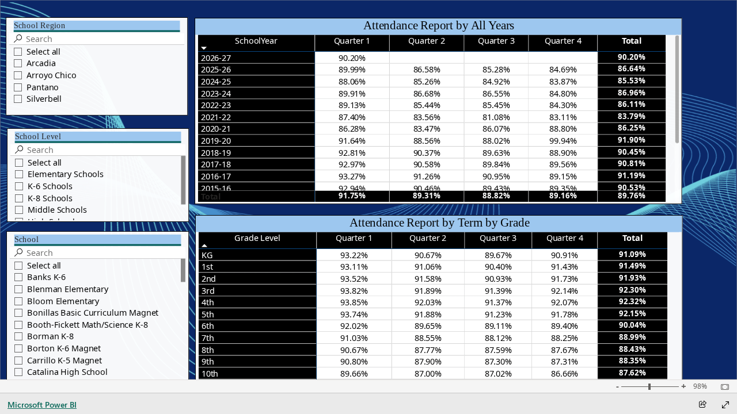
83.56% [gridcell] (426, 116)
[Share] (702, 405)
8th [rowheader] (208, 349)
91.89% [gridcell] (428, 290)
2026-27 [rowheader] (216, 57)
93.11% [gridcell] (353, 267)
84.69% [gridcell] (562, 69)
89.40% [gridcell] (564, 326)
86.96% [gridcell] (631, 92)
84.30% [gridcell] (562, 104)
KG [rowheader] (207, 254)
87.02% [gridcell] (498, 373)
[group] (97, 61)
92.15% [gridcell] (632, 313)
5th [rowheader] (208, 314)
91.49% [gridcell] (632, 266)
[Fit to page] (722, 387)
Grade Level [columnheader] (257, 237)
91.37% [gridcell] (498, 302)
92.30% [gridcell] (632, 290)
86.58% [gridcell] (426, 69)
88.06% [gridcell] (352, 81)
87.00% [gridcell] (428, 373)
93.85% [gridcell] (353, 302)
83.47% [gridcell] (426, 129)
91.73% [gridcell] (564, 278)
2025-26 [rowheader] (216, 69)
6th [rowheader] (208, 326)
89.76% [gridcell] (631, 196)
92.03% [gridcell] (428, 302)
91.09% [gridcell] (632, 254)
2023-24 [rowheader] (216, 93)
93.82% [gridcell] (353, 290)
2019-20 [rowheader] (216, 140)
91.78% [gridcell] (564, 314)
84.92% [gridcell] (496, 81)
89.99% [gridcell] (352, 69)
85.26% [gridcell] (426, 81)
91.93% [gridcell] (632, 278)
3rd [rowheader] (208, 290)
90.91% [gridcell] (564, 254)
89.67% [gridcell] (498, 254)
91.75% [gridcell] (352, 196)
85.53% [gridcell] (631, 80)
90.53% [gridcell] (631, 187)
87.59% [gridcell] (498, 349)
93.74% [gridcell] (353, 314)
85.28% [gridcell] (496, 69)
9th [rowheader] (208, 361)
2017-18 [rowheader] (216, 164)
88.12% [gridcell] (498, 337)
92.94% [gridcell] (352, 188)
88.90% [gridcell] (562, 152)
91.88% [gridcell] (428, 314)
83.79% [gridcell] (631, 116)
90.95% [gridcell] (496, 176)
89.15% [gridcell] (562, 176)
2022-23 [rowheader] (216, 104)
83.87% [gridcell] (562, 81)
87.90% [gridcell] (428, 361)
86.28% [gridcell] (352, 129)
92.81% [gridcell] (352, 152)
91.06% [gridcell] (428, 267)
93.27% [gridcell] (352, 176)
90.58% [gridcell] (426, 164)
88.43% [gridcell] (632, 349)
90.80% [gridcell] (353, 361)
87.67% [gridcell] (564, 349)
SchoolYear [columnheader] (256, 40)
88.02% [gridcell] (496, 140)
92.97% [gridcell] (352, 164)
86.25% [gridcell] (631, 128)
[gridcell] (427, 58)
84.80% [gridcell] (562, 93)
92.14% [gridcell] (564, 290)
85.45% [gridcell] (496, 104)
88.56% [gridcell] (426, 140)
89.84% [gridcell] (496, 164)
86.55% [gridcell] (496, 93)
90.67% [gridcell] (428, 254)
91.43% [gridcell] (564, 267)
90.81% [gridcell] (631, 164)
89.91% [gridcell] (352, 93)
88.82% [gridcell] (496, 196)
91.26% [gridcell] (426, 176)
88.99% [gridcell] (632, 337)
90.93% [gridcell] (498, 278)
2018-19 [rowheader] (216, 152)
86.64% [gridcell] (631, 69)
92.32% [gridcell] (632, 301)
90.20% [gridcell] (352, 57)
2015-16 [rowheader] (216, 188)
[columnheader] (352, 42)
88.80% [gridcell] (562, 129)
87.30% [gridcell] (498, 361)
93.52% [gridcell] (353, 278)
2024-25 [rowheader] (216, 81)
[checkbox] (97, 51)
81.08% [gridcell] (496, 116)
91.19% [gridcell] (631, 175)
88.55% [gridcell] (428, 337)
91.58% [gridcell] (428, 278)
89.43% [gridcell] (496, 188)
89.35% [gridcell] (562, 188)
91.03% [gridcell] (353, 337)
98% (700, 386)
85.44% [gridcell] (426, 104)
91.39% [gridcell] (498, 290)
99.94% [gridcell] (562, 140)
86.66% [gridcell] (564, 373)
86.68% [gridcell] (426, 93)
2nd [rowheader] (209, 278)
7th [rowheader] (208, 337)
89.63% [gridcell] (496, 152)
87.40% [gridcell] (352, 116)
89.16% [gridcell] (562, 196)
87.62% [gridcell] (632, 372)
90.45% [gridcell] (631, 152)
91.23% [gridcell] (498, 314)
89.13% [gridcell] (352, 104)
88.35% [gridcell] (632, 361)
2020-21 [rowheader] (216, 129)
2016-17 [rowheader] (216, 176)
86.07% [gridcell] (496, 129)
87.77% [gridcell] (428, 349)
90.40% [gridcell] (498, 267)
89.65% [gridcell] (428, 326)
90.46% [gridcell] (426, 188)
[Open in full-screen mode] (725, 405)
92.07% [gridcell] (564, 302)
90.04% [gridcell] (632, 325)
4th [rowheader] (208, 302)
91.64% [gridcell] (352, 140)
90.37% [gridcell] (426, 152)
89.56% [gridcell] (562, 164)
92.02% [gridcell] (353, 326)
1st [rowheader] (207, 267)
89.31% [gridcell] (426, 196)
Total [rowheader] (211, 196)
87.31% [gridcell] (564, 361)
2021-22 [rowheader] (216, 116)
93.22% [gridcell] (353, 254)
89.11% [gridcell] (498, 326)
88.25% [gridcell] (564, 337)
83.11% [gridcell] (562, 116)
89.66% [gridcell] (353, 373)
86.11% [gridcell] (631, 104)
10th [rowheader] (210, 373)
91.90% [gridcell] (631, 140)
